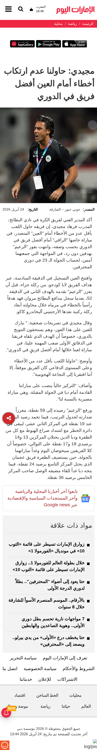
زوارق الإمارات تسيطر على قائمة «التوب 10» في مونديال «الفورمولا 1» (47, 547)
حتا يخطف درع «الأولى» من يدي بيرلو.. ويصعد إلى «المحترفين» (48, 641)
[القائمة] (21, 9)
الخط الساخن (47, 695)
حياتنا (66, 706)
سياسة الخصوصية (40, 668)
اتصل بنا (9, 668)
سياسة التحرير (23, 657)
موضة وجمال (17, 706)
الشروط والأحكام (79, 668)
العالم (86, 706)
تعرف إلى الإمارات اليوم (65, 657)
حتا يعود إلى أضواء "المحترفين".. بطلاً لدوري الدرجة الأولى (50, 585)
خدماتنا (26, 679)
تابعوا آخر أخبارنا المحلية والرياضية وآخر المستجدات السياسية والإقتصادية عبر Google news (42, 498)
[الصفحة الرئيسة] (75, 7)
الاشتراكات (67, 679)
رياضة (45, 706)
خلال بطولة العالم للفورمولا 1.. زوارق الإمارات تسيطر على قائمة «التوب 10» (49, 566)
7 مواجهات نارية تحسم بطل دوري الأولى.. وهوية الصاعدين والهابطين (53, 622)
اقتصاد (19, 695)
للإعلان (44, 679)
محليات (75, 695)
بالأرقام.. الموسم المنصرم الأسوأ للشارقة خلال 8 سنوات (46, 603)
